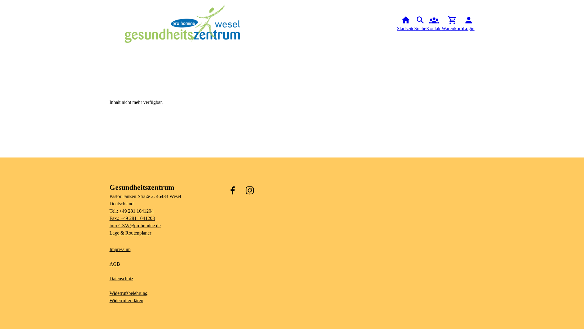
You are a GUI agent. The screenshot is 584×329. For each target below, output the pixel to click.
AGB (114, 264)
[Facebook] (232, 190)
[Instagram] (249, 190)
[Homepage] (182, 24)
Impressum (119, 249)
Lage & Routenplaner (130, 232)
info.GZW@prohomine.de (135, 225)
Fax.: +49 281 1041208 (132, 218)
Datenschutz (121, 278)
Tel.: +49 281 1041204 (131, 211)
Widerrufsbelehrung (128, 293)
